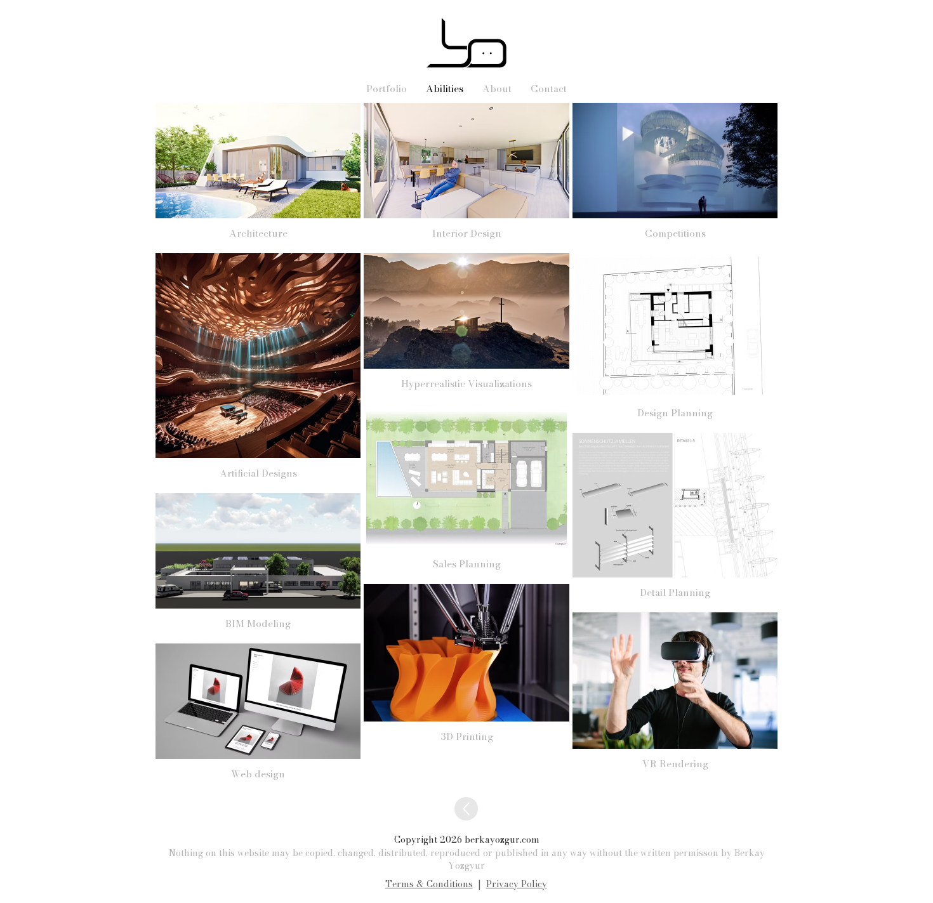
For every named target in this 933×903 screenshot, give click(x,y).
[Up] (466, 808)
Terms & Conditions (429, 884)
